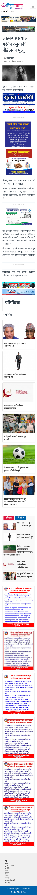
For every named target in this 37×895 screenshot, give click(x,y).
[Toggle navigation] (33, 7)
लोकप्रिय (20, 517)
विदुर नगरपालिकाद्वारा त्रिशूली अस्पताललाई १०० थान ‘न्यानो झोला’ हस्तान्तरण (15, 501)
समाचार (7, 863)
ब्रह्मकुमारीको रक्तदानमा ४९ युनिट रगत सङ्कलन (25, 575)
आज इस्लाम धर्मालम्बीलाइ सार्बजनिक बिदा (13, 407)
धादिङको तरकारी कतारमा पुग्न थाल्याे (15, 438)
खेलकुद (7, 875)
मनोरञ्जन (7, 878)
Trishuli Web (21, 892)
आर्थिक (7, 873)
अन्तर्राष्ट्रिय (7, 882)
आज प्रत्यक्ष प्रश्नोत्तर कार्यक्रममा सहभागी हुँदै (15, 376)
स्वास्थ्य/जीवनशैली (10, 880)
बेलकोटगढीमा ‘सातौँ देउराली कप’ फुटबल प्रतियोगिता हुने (16, 469)
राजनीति (7, 868)
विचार (6, 870)
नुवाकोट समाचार (9, 865)
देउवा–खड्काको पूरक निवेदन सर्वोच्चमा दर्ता (15, 345)
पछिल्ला (9, 517)
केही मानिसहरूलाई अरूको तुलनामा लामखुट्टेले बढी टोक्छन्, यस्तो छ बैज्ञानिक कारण (18, 550)
